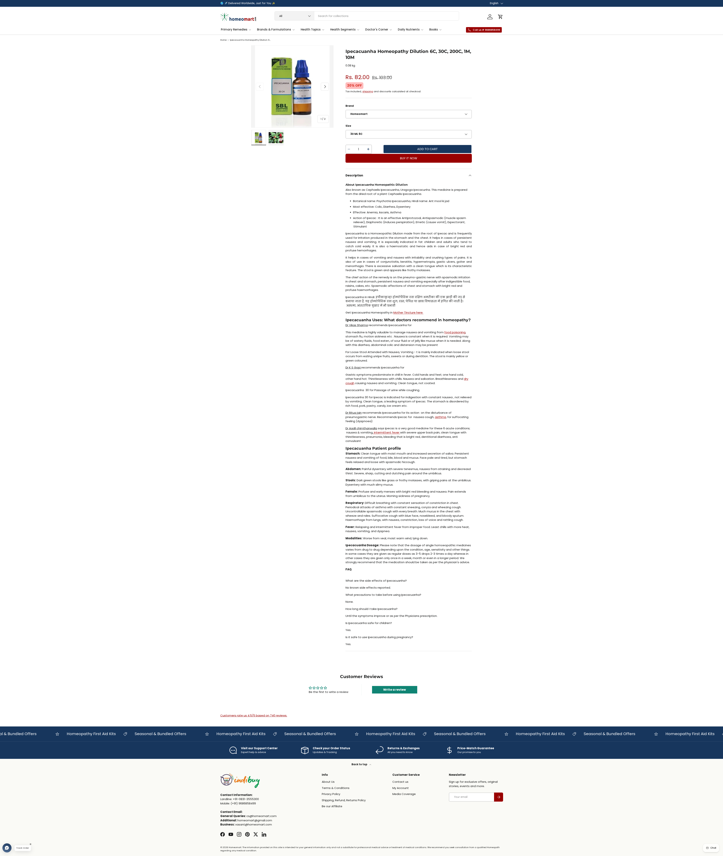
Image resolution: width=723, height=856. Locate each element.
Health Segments (343, 29)
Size (348, 126)
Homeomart (235, 847)
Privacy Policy (331, 794)
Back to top (360, 764)
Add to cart (427, 149)
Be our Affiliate (332, 806)
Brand (349, 106)
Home (223, 40)
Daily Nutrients (409, 29)
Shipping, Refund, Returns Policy (344, 800)
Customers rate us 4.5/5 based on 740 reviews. (253, 715)
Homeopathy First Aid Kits (72, 733)
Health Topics (311, 29)
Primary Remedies (234, 29)
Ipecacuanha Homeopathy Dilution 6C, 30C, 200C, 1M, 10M (251, 40)
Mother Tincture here (408, 312)
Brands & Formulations (274, 29)
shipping (367, 91)
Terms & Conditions (335, 788)
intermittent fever (386, 432)
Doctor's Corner (376, 29)
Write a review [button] (394, 689)
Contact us (400, 782)
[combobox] (367, 15)
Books (433, 29)
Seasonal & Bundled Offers (141, 733)
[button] (500, 17)
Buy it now (408, 158)
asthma (440, 417)
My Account (400, 788)
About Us (328, 782)
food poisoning (454, 332)
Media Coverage (404, 794)
